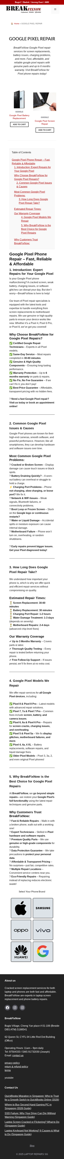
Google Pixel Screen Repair (45, 122)
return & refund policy (16, 1066)
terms (8, 1070)
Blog (32, 1145)
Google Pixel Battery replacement (19, 117)
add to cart (19, 124)
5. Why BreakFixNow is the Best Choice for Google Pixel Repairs (36, 229)
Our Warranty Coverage (27, 213)
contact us (17, 1055)
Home (16, 24)
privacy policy (12, 1063)
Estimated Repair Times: (27, 209)
